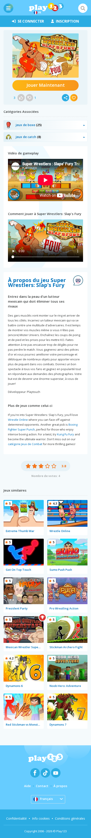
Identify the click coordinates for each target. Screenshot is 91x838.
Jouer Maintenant (46, 85)
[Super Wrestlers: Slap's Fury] (45, 55)
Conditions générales (70, 818)
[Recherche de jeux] (82, 8)
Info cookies (41, 818)
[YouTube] (56, 773)
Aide (27, 786)
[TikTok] (45, 773)
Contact (42, 786)
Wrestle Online (18, 420)
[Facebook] (35, 773)
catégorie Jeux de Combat (25, 444)
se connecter (31, 21)
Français (46, 799)
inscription (67, 21)
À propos (60, 786)
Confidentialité (16, 818)
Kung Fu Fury (65, 434)
